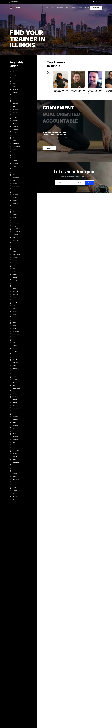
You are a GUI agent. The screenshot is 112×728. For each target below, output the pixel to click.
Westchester (15, 465)
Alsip (14, 78)
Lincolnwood (15, 294)
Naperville (15, 337)
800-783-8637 (14, 1)
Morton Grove (16, 331)
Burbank (14, 123)
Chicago (14, 132)
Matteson (15, 311)
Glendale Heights (16, 211)
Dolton (14, 166)
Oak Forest (15, 351)
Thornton (15, 445)
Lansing (14, 285)
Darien (14, 157)
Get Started (89, 183)
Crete (14, 154)
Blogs (67, 7)
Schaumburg (15, 416)
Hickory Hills (15, 237)
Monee (14, 328)
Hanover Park (15, 223)
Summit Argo (15, 439)
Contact (87, 7)
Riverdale (15, 399)
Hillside (14, 246)
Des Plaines (15, 163)
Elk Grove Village (16, 172)
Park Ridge (15, 379)
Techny (14, 442)
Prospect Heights (16, 388)
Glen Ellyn (15, 206)
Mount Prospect (16, 334)
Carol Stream (15, 129)
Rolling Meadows (16, 408)
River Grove (15, 396)
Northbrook (15, 345)
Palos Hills (15, 371)
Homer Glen (15, 257)
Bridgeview (15, 112)
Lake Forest (15, 283)
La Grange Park (16, 280)
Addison (14, 75)
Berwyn (14, 100)
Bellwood (15, 92)
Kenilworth (15, 274)
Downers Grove (16, 169)
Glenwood (15, 217)
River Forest (15, 393)
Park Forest (15, 376)
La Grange (15, 277)
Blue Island (15, 106)
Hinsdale (14, 251)
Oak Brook (15, 348)
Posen (14, 385)
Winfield (14, 487)
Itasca (14, 265)
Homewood (15, 263)
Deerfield (15, 160)
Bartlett (14, 86)
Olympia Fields (16, 359)
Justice (14, 271)
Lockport (15, 300)
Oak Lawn (15, 354)
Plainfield (15, 382)
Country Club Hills (16, 146)
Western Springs (16, 467)
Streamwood (15, 436)
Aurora (14, 83)
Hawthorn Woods (16, 231)
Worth (14, 499)
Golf (14, 220)
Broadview (15, 115)
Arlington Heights (16, 80)
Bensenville (15, 95)
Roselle (14, 413)
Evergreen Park (16, 186)
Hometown (15, 260)
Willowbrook (15, 482)
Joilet (14, 268)
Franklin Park (15, 203)
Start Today (96, 7)
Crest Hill (15, 149)
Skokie (14, 422)
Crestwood (15, 152)
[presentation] (48, 73)
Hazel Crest (15, 234)
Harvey (14, 226)
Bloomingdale (15, 103)
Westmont (15, 470)
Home (46, 7)
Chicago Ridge (16, 137)
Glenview (15, 214)
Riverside (15, 402)
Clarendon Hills (16, 143)
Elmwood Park (16, 177)
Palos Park (15, 374)
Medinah (14, 317)
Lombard (15, 302)
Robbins (14, 405)
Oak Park (15, 356)
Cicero (14, 140)
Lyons (14, 305)
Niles (14, 342)
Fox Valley (15, 197)
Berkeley (15, 98)
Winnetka (15, 490)
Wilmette (15, 485)
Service (73, 7)
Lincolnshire (15, 291)
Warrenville (15, 456)
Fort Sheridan (15, 194)
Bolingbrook (15, 109)
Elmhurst (14, 174)
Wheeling (15, 476)
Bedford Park (15, 89)
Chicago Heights (16, 135)
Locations (80, 7)
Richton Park (15, 391)
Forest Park (15, 191)
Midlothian (15, 322)
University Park (16, 450)
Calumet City (15, 126)
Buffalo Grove (16, 120)
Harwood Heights (16, 228)
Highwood (15, 243)
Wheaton (15, 473)
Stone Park (15, 433)
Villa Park (15, 453)
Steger (14, 430)
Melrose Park (15, 320)
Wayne (14, 459)
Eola (14, 180)
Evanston (15, 183)
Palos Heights (16, 368)
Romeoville (15, 411)
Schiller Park (15, 419)
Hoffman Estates (16, 254)
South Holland (15, 425)
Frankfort (15, 200)
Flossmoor (15, 189)
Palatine (14, 365)
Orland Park (15, 362)
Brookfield (15, 117)
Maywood (15, 314)
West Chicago (16, 462)
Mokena (14, 325)
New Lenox (15, 339)
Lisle (14, 297)
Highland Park (15, 240)
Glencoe (14, 209)
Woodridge (15, 496)
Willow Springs (16, 479)
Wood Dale (15, 493)
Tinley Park (15, 448)
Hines (14, 248)
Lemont (14, 288)
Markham (15, 308)
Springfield (15, 428)
